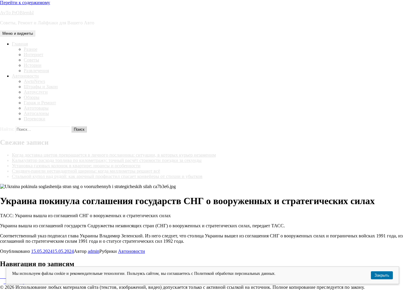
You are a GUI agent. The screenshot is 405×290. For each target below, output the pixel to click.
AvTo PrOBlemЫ (17, 12)
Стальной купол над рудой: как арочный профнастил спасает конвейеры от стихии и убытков (107, 176)
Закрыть (381, 275)
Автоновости (25, 75)
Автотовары (36, 108)
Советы (31, 59)
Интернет (33, 54)
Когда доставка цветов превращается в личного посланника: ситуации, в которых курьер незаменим (114, 154)
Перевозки (34, 118)
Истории (33, 65)
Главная (20, 43)
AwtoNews (34, 81)
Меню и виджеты (17, 33)
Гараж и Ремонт (40, 102)
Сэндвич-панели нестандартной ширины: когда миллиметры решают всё (86, 171)
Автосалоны (36, 113)
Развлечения (36, 70)
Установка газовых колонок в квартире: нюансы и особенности (76, 165)
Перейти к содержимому (25, 2)
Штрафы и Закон (41, 86)
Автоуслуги (36, 91)
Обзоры (31, 97)
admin (93, 251)
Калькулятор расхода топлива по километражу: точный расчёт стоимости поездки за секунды (107, 160)
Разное (30, 49)
